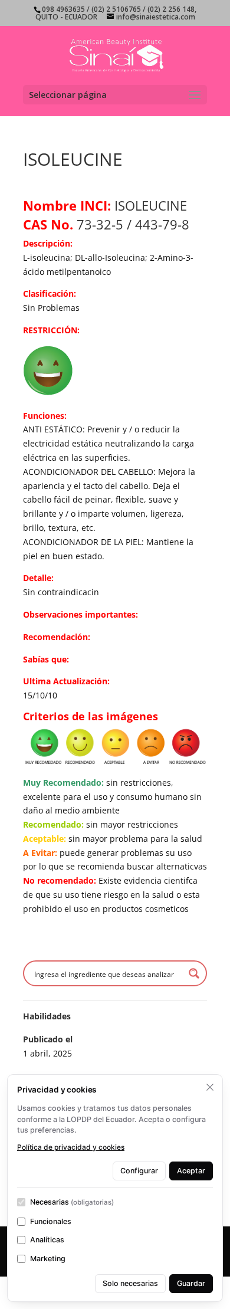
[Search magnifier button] (194, 973)
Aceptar (191, 1170)
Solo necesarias (130, 1283)
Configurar (139, 1170)
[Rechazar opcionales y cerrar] (210, 1087)
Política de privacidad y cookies (70, 1147)
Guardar (191, 1283)
